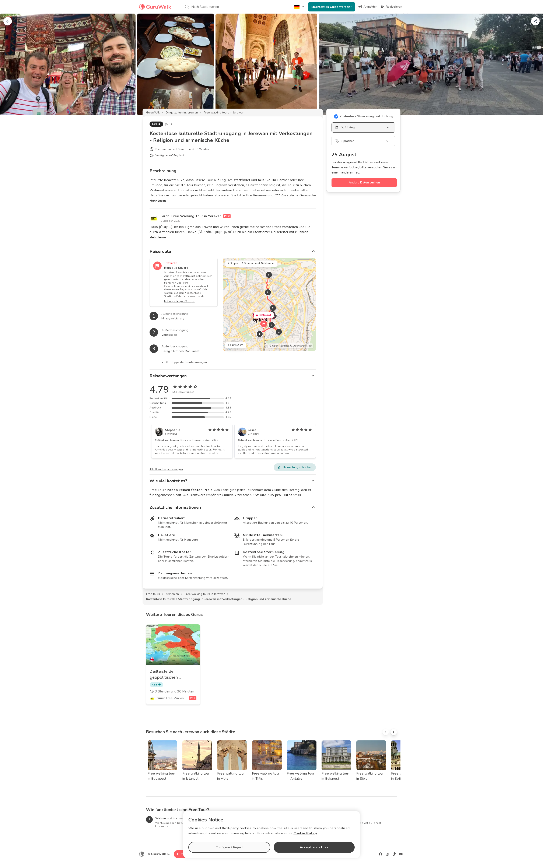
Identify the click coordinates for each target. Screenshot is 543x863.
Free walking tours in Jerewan (224, 112)
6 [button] (273, 307)
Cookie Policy (305, 833)
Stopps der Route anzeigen (186, 362)
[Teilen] (535, 21)
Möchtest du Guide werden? (331, 7)
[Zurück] (7, 21)
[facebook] (380, 854)
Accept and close (314, 847)
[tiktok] (394, 854)
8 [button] (269, 274)
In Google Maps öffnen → (179, 301)
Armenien (172, 594)
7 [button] (268, 292)
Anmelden (370, 7)
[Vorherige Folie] (10, 64)
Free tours (153, 594)
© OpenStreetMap (301, 345)
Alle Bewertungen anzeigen (166, 469)
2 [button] (279, 331)
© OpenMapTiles (279, 345)
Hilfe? (181, 854)
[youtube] (401, 854)
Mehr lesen (158, 201)
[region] (269, 304)
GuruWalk (153, 112)
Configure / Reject (229, 847)
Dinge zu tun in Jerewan (182, 112)
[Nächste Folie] (532, 64)
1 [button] (259, 334)
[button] (263, 324)
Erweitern (238, 345)
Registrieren (394, 7)
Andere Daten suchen (364, 182)
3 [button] (272, 325)
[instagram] (387, 854)
